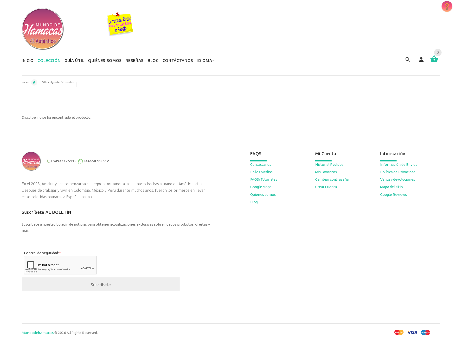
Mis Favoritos (326, 172)
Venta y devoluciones (397, 179)
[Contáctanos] (447, 6)
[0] (434, 62)
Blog (254, 202)
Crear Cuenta (326, 187)
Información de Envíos (398, 164)
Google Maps (260, 187)
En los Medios (261, 172)
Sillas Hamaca (34, 82)
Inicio (25, 82)
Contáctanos (260, 164)
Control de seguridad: (42, 253)
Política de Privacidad (397, 172)
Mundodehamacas (38, 333)
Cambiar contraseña (332, 179)
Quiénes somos (263, 194)
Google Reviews (393, 194)
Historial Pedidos (329, 164)
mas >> (86, 197)
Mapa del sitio (391, 187)
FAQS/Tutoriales (263, 179)
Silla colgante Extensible (58, 82)
